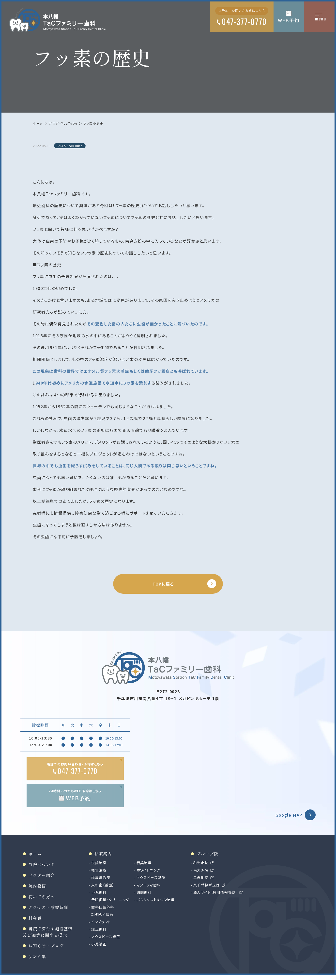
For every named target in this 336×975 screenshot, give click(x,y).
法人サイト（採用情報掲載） (215, 892)
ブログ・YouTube (63, 123)
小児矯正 (99, 943)
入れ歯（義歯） (102, 884)
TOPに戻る (163, 584)
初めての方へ (41, 896)
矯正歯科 (99, 929)
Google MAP (289, 815)
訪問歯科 (144, 892)
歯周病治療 (100, 877)
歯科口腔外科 (102, 907)
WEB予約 (288, 20)
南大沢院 (201, 870)
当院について (41, 864)
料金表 (35, 918)
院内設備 (37, 886)
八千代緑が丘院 (206, 884)
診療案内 (103, 854)
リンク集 (37, 956)
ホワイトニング (148, 870)
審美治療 (144, 862)
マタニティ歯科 (149, 884)
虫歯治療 (99, 862)
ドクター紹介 (41, 875)
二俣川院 (201, 877)
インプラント (101, 921)
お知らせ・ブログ (46, 945)
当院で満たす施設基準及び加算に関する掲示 (48, 931)
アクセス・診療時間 (48, 907)
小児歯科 (99, 892)
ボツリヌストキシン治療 (156, 899)
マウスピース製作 (151, 877)
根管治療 (99, 870)
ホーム (38, 123)
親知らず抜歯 (102, 914)
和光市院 (201, 862)
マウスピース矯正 (105, 936)
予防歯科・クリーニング (110, 899)
